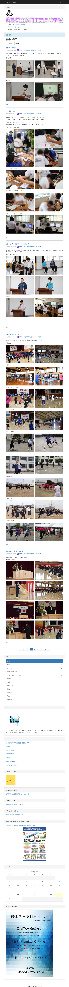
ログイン (62, 2)
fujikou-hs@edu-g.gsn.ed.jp (16, 27)
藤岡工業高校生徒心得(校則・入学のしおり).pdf (18, 794)
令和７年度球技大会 (12, 334)
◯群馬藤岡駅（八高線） (12, 765)
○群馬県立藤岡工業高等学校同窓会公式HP (18, 743)
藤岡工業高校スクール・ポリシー (14, 804)
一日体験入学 (10, 111)
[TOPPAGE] (34, 20)
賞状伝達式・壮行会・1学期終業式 (17, 244)
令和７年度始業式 (12, 48)
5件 (17, 43)
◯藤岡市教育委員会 (10, 761)
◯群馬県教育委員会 (10, 750)
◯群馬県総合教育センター (12, 754)
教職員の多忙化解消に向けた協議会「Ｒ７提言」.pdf (21, 825)
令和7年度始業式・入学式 (14, 551)
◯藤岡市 (8, 757)
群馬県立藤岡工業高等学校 (14, 2)
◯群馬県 (8, 746)
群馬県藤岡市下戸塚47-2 (19, 24)
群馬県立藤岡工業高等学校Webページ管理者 (30, 50)
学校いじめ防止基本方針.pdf (14, 815)
